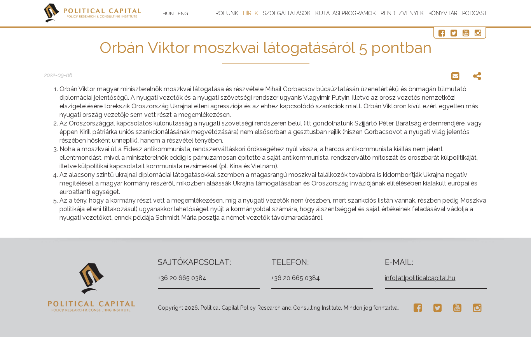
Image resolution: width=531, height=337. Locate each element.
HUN (168, 13)
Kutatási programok (345, 13)
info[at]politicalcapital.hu (420, 278)
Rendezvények (402, 13)
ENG (183, 13)
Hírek (250, 13)
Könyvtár (443, 13)
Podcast (474, 13)
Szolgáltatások (287, 13)
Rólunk (226, 13)
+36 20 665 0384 (182, 278)
